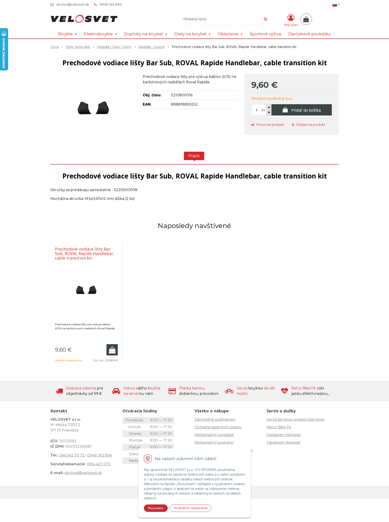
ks (263, 110)
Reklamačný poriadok (214, 435)
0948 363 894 (111, 4)
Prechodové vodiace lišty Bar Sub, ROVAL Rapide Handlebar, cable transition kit (84, 253)
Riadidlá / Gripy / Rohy (114, 47)
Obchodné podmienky (214, 419)
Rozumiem (155, 508)
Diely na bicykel (78, 47)
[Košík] (306, 19)
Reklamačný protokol (214, 442)
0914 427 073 (99, 464)
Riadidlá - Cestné (151, 47)
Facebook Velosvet (284, 442)
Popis (194, 155)
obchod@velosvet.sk (72, 4)
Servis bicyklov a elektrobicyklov (296, 419)
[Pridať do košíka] (112, 349)
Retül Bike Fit (279, 427)
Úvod (54, 47)
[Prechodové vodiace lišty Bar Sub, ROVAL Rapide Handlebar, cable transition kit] (93, 108)
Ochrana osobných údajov (218, 427)
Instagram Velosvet (284, 435)
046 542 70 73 (71, 455)
